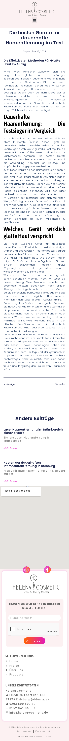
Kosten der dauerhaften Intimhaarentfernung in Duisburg (29, 464)
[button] (34, 20)
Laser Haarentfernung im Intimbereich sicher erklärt (33, 431)
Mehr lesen (10, 448)
